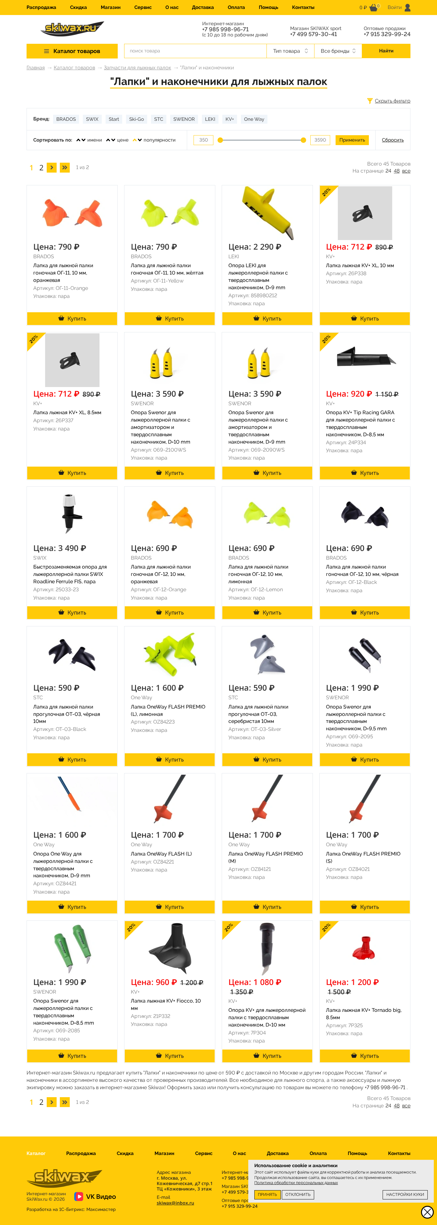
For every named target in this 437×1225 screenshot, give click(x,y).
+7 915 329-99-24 (387, 34)
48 (397, 171)
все (406, 171)
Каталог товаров (74, 68)
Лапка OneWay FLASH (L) (161, 854)
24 (388, 171)
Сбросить (393, 140)
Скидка (78, 7)
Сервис (143, 7)
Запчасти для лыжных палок (137, 68)
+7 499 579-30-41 (313, 34)
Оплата (236, 7)
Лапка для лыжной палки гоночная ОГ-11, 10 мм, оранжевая (63, 272)
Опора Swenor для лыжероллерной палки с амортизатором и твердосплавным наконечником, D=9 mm (258, 427)
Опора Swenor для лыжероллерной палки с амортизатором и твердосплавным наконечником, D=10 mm (160, 427)
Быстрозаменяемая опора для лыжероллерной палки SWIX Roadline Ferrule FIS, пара (70, 574)
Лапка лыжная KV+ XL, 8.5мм (67, 412)
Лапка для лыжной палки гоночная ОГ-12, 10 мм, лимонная (258, 574)
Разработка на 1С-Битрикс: (71, 1209)
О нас (172, 7)
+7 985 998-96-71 (225, 29)
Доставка (203, 7)
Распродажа (41, 7)
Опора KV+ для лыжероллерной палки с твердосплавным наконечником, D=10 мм (267, 1017)
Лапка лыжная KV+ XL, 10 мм (360, 265)
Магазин (111, 7)
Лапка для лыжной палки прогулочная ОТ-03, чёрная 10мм (66, 714)
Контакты (303, 7)
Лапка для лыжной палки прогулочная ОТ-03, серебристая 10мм (258, 714)
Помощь (268, 7)
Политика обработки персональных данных (296, 1182)
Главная (36, 68)
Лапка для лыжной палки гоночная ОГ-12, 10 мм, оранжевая (161, 574)
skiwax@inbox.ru (175, 1203)
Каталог (36, 1153)
